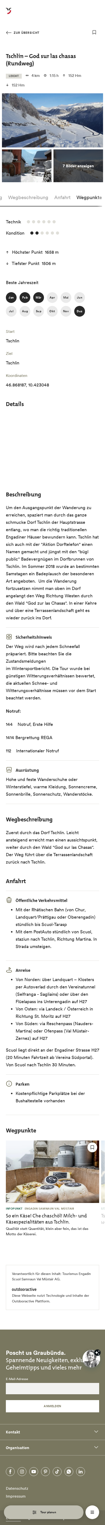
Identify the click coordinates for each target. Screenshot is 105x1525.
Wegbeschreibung (28, 197)
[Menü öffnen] (92, 1512)
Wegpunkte (89, 197)
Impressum (16, 1496)
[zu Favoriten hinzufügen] (94, 32)
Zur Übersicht (26, 33)
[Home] (8, 14)
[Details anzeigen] (97, 1352)
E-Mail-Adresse (17, 1379)
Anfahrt (62, 197)
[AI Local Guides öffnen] (91, 1359)
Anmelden (52, 1406)
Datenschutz (17, 1488)
